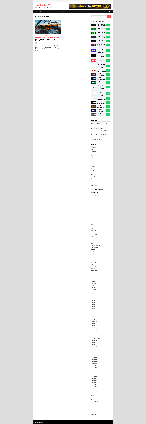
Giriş (92, 279)
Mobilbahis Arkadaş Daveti (96, 336)
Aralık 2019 (93, 166)
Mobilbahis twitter (94, 355)
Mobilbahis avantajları (95, 338)
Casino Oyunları (94, 260)
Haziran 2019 (93, 176)
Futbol (92, 272)
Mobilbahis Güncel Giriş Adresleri (97, 348)
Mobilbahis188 (50, 37)
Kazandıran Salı (94, 296)
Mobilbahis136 (94, 357)
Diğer (46, 11)
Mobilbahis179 (94, 380)
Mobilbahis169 (94, 376)
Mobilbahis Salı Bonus (95, 353)
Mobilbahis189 (57, 37)
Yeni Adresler (93, 407)
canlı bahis (37, 35)
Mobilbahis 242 (94, 327)
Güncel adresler (38, 37)
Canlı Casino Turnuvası (95, 256)
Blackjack (93, 241)
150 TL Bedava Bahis (95, 220)
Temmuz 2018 (94, 185)
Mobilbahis (45, 37)
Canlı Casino (42, 35)
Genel (92, 277)
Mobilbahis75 (42, 5)
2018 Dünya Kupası (95, 222)
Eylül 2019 (93, 170)
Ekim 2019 (93, 168)
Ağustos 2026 (93, 147)
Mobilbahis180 (94, 382)
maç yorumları (94, 298)
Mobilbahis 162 (94, 317)
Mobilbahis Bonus (94, 340)
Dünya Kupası (53, 11)
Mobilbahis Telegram (39, 422)
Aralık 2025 (93, 162)
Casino (92, 258)
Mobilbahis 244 (94, 332)
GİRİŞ (108, 24)
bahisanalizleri (94, 234)
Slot (91, 399)
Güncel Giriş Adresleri (95, 291)
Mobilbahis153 (94, 367)
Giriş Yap (92, 285)
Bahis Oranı (93, 228)
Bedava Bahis (93, 239)
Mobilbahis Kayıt (94, 350)
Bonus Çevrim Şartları (95, 245)
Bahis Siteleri (93, 230)
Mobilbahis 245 (94, 334)
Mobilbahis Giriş (62, 11)
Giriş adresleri (56, 35)
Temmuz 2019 (94, 174)
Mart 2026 (93, 157)
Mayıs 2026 (93, 153)
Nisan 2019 (93, 179)
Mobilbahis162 (94, 372)
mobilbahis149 (94, 363)
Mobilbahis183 (94, 384)
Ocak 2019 (93, 183)
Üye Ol (92, 403)
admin (40, 43)
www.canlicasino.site (96, 192)
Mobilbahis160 (94, 369)
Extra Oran (93, 268)
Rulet (92, 397)
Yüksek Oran (93, 414)
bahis (92, 226)
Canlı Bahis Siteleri (94, 251)
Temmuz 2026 (94, 149)
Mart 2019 (93, 181)
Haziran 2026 (93, 151)
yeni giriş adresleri (94, 412)
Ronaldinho (93, 395)
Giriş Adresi (93, 281)
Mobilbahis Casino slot (95, 344)
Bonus (92, 243)
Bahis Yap (93, 232)
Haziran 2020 (93, 164)
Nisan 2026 (93, 155)
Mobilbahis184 (94, 386)
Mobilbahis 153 (94, 313)
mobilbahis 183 (94, 321)
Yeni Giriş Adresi (94, 410)
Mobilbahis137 (94, 359)
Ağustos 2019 (93, 172)
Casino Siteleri (94, 262)
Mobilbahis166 (94, 374)
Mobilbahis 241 (94, 325)
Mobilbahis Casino (94, 342)
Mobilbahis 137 (94, 304)
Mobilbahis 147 (94, 306)
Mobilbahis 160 (94, 315)
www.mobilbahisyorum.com (97, 195)
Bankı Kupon (93, 237)
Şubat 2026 (93, 160)
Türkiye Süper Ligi (94, 401)
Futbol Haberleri (94, 275)
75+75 (92, 224)
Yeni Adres (93, 405)
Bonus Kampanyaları (95, 247)
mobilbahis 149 (94, 308)
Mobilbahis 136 (94, 302)
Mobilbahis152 (94, 365)
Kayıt (92, 294)
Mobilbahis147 (94, 361)
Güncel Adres (93, 287)
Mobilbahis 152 (94, 310)
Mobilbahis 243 (94, 329)
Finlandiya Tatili (49, 35)
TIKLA (108, 29)
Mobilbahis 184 (94, 323)
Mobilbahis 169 (94, 319)
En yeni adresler (94, 266)
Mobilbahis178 (94, 378)
